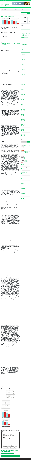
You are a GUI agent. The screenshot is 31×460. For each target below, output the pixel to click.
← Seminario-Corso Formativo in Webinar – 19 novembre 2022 (7, 453)
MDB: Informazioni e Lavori (24, 44)
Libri (13, 7)
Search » (28, 13)
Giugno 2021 (23, 114)
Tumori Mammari (23, 188)
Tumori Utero (23, 193)
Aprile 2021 (23, 115)
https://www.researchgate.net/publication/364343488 (10, 37)
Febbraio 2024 (23, 79)
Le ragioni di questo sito (24, 48)
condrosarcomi (3, 450)
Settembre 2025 (23, 58)
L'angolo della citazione (24, 177)
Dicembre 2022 (23, 94)
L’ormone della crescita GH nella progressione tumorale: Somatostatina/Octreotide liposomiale (25, 38)
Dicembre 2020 (23, 120)
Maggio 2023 (23, 88)
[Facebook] (21, 198)
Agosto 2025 (23, 59)
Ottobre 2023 (23, 84)
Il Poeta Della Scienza (24, 173)
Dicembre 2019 (23, 134)
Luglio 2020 (23, 125)
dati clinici (7, 450)
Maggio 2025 (23, 63)
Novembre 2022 (23, 95)
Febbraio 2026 (23, 54)
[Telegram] (23, 198)
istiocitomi (16, 450)
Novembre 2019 (23, 135)
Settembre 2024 (23, 73)
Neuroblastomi (23, 182)
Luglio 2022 (23, 99)
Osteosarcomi (5, 451)
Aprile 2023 (23, 89)
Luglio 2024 (23, 75)
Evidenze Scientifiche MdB (7, 16)
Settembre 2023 (23, 85)
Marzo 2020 (23, 130)
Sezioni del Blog (9, 7)
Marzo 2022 (23, 104)
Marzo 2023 (23, 90)
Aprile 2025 (23, 64)
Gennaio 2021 (23, 119)
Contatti (23, 45)
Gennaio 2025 (23, 68)
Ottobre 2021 (23, 110)
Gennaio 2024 (23, 80)
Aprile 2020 (23, 129)
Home (2, 7)
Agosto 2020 (23, 124)
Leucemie (23, 178)
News (2, 451)
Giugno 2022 (23, 100)
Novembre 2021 (23, 109)
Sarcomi (9, 451)
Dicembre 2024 (23, 69)
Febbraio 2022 (23, 105)
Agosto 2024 (23, 74)
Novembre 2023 (23, 83)
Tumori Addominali (24, 187)
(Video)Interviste (23, 168)
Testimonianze (5, 7)
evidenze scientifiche (12, 450)
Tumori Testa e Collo (24, 192)
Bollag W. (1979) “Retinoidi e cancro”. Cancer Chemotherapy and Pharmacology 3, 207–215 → (10, 456)
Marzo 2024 (23, 78)
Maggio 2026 (23, 53)
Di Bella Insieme (16, 7)
